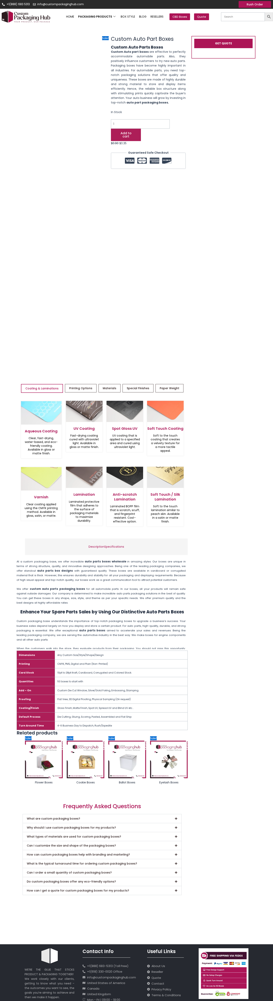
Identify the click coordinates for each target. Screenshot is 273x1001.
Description (96, 547)
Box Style (128, 17)
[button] (102, 818)
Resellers (156, 17)
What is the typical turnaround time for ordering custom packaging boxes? (82, 864)
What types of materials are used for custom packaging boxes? (74, 837)
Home (70, 17)
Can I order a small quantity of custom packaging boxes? (69, 873)
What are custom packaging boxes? (53, 819)
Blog (142, 17)
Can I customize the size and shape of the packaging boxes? (71, 846)
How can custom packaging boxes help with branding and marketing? (78, 855)
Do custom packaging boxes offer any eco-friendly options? (71, 882)
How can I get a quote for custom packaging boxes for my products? (78, 891)
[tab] (96, 546)
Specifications (114, 547)
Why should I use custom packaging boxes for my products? (71, 828)
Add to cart (126, 135)
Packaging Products (95, 17)
